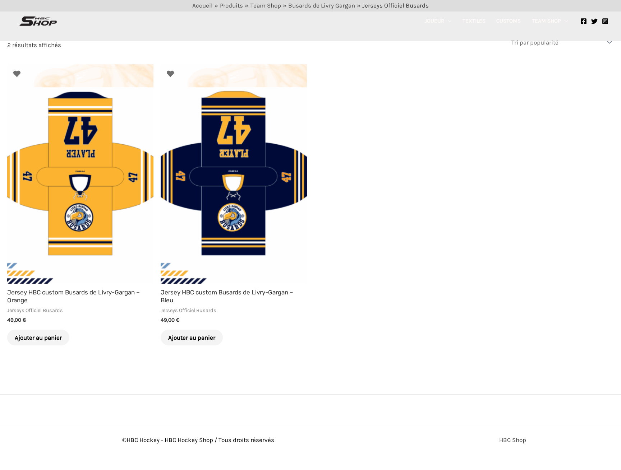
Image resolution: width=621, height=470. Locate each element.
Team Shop (546, 21)
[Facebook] (583, 21)
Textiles (474, 21)
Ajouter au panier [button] (38, 337)
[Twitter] (594, 21)
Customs (508, 21)
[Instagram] (605, 21)
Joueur (434, 21)
